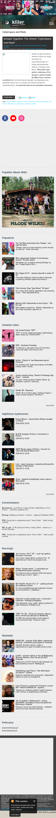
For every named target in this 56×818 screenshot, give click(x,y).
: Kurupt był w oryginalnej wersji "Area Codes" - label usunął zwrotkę (27, 521)
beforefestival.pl (9, 731)
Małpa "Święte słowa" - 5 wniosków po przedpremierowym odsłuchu (32, 570)
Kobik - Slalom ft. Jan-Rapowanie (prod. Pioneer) (32, 361)
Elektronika (18, 45)
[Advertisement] (22, 147)
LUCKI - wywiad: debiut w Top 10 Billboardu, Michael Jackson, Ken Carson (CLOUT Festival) (34, 657)
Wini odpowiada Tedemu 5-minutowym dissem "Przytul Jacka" (32, 259)
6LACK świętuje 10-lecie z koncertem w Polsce (32, 435)
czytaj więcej (15, 814)
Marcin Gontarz (30, 48)
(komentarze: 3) (41, 48)
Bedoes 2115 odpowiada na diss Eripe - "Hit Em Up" (34, 304)
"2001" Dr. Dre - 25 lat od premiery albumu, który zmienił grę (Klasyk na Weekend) (34, 615)
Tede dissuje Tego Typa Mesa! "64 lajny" (32, 288)
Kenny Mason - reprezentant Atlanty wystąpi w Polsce (34, 420)
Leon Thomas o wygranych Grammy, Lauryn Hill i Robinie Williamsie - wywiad (34, 687)
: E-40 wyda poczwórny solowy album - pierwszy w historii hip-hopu (27, 528)
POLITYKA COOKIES (44, 809)
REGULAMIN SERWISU (8, 809)
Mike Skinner (12, 103)
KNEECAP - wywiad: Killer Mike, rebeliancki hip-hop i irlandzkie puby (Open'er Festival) (34, 641)
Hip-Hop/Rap (31, 45)
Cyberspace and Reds (23, 103)
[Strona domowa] (14, 23)
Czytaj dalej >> (9, 97)
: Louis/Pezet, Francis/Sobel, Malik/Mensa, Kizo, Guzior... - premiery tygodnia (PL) (26, 509)
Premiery (6, 47)
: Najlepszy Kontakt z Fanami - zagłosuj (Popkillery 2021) (28, 515)
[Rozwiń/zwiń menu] (51, 23)
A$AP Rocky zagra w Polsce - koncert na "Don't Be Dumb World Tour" (33, 450)
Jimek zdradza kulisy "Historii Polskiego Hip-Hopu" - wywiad (35, 376)
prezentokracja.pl (10, 728)
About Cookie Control (12, 801)
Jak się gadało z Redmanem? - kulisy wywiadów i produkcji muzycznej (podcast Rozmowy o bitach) (33, 702)
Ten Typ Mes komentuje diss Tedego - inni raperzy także (33, 244)
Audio (12, 45)
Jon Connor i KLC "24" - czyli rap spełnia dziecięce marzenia (33, 554)
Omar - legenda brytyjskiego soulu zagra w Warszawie (34, 480)
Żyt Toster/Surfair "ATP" (26, 330)
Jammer (33, 103)
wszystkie (50, 405)
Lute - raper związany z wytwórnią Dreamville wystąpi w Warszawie (35, 465)
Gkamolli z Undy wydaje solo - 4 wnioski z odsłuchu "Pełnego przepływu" (33, 600)
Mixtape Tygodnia (41, 45)
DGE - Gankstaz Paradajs (26, 345)
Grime (24, 45)
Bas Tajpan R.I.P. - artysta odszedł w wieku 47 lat (35, 274)
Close (34, 801)
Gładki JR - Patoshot (24, 390)
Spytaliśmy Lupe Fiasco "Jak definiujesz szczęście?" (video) (33, 672)
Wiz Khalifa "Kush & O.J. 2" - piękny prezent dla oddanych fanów (34, 585)
